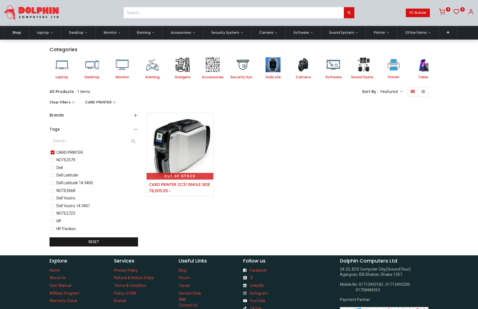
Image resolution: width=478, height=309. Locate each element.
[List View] (423, 92)
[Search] (349, 12)
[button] (448, 33)
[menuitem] (16, 33)
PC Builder (417, 12)
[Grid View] (412, 92)
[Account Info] (471, 13)
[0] (444, 13)
